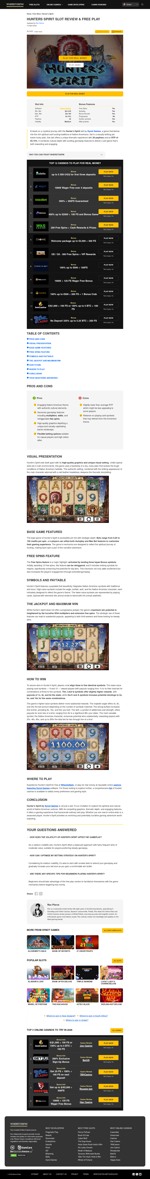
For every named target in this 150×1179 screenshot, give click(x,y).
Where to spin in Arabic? (77, 1020)
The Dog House (84, 1141)
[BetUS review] (41, 1059)
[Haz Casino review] (41, 1101)
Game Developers (76, 4)
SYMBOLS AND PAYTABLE (41, 356)
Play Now (108, 1043)
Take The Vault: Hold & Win (89, 1156)
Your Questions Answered (43, 378)
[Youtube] (140, 1174)
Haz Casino (115, 1141)
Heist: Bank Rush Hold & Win (90, 1144)
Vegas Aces (115, 1159)
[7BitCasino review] (41, 1073)
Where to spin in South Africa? (94, 1015)
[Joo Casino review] (41, 1045)
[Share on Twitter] (41, 893)
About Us (47, 1174)
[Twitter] (137, 1174)
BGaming (49, 1153)
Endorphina (50, 1141)
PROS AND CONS (37, 339)
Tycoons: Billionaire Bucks (89, 1153)
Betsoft (48, 1135)
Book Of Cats (83, 1135)
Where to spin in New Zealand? (60, 1015)
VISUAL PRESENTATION (40, 343)
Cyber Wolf (82, 1138)
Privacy (74, 1174)
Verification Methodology (105, 1174)
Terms (86, 1174)
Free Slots (34, 4)
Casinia (113, 1138)
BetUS (113, 1153)
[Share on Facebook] (36, 893)
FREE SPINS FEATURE (39, 352)
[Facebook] (134, 1174)
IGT (47, 1150)
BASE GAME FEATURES (40, 347)
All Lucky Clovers (85, 1147)
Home (29, 14)
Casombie (114, 1132)
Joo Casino (115, 1147)
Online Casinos (54, 4)
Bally (48, 1156)
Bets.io (113, 1156)
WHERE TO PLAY (37, 369)
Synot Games (51, 805)
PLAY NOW (108, 171)
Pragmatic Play (52, 1132)
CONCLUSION (35, 373)
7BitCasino (115, 1144)
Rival (48, 1147)
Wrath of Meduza (85, 1150)
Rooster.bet (115, 1150)
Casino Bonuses (98, 4)
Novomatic (50, 1138)
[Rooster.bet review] (41, 1088)
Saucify (49, 1144)
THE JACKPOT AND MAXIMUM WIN (45, 360)
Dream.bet (114, 1135)
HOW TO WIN (35, 365)
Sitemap (34, 1174)
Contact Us (61, 1174)
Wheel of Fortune (85, 1159)
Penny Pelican (84, 1132)
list (110, 788)
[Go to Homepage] (14, 6)
